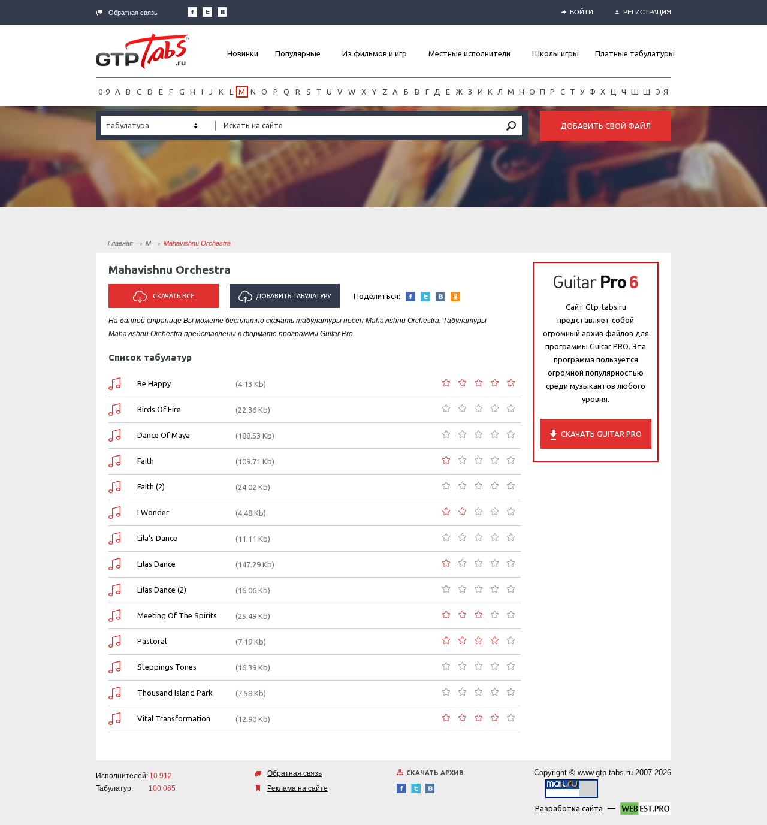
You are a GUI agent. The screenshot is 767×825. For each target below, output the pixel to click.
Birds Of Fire (159, 409)
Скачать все (173, 296)
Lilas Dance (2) (161, 589)
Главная (120, 243)
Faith (145, 461)
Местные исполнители (469, 53)
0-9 (104, 91)
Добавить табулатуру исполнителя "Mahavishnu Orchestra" (285, 300)
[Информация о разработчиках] (645, 810)
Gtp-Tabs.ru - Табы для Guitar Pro (142, 51)
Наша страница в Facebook (192, 12)
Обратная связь (133, 12)
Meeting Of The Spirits (177, 615)
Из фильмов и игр (374, 53)
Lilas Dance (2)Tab (114, 590)
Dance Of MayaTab (114, 435)
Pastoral (152, 641)
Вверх (757, 412)
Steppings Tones (167, 667)
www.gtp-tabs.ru (605, 772)
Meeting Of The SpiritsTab (114, 615)
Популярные (298, 53)
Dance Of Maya (163, 435)
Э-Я (662, 91)
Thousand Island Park (175, 692)
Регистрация (647, 12)
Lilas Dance (156, 564)
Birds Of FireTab (114, 409)
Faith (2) (151, 486)
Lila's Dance (157, 538)
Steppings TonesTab (114, 667)
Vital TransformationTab (114, 718)
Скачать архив (435, 772)
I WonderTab (114, 512)
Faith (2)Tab (114, 487)
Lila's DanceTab (114, 538)
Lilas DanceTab (114, 564)
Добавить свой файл (605, 126)
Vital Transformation (173, 718)
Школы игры (555, 53)
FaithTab (114, 461)
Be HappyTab (114, 383)
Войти (581, 12)
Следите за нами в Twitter (207, 12)
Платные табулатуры (635, 53)
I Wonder (153, 512)
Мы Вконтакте (222, 12)
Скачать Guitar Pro (601, 434)
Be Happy (154, 383)
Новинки (242, 53)
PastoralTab (114, 641)
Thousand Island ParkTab (114, 693)
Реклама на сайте (297, 788)
